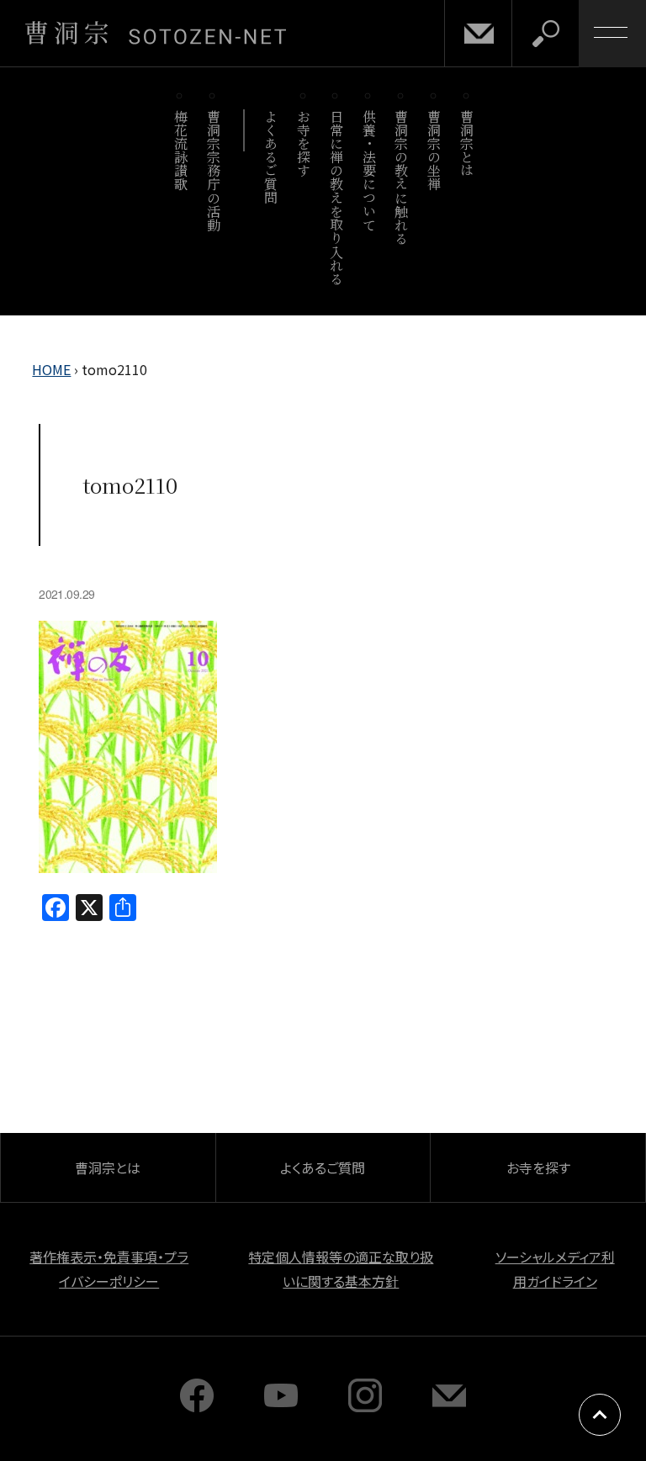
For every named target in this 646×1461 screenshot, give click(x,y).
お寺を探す (304, 143)
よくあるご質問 (271, 156)
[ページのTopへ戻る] (600, 1415)
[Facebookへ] (197, 1406)
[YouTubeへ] (281, 1406)
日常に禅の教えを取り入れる (336, 197)
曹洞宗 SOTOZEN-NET (155, 33)
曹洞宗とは (467, 143)
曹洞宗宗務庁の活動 (213, 170)
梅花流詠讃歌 (180, 150)
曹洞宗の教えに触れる (401, 177)
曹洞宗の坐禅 (434, 150)
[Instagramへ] (365, 1406)
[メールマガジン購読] (449, 1406)
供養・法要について (369, 170)
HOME (51, 369)
